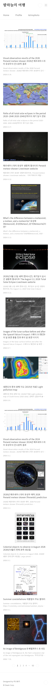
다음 (37, 665)
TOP (46, 682)
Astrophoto (33, 15)
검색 (40, 5)
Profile (18, 15)
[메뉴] (46, 5)
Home (6, 15)
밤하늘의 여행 (14, 5)
